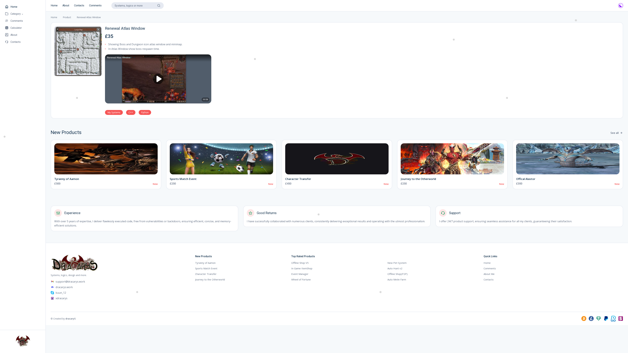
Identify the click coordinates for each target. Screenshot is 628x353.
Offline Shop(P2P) (397, 274)
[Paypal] (605, 318)
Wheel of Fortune (301, 279)
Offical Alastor (525, 179)
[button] (14, 14)
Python (145, 112)
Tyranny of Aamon (66, 179)
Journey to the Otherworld (418, 179)
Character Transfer (298, 179)
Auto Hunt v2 (394, 268)
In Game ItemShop (301, 268)
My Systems (113, 112)
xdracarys (61, 298)
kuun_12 (61, 292)
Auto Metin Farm (396, 279)
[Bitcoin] (583, 318)
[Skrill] (620, 318)
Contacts (79, 5)
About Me (489, 274)
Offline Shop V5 (300, 262)
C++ (131, 112)
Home (54, 5)
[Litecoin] (591, 318)
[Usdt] (598, 318)
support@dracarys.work (70, 281)
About (65, 5)
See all (615, 133)
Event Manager (299, 274)
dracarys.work (64, 287)
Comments (95, 5)
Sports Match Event (183, 179)
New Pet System (397, 262)
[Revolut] (613, 318)
